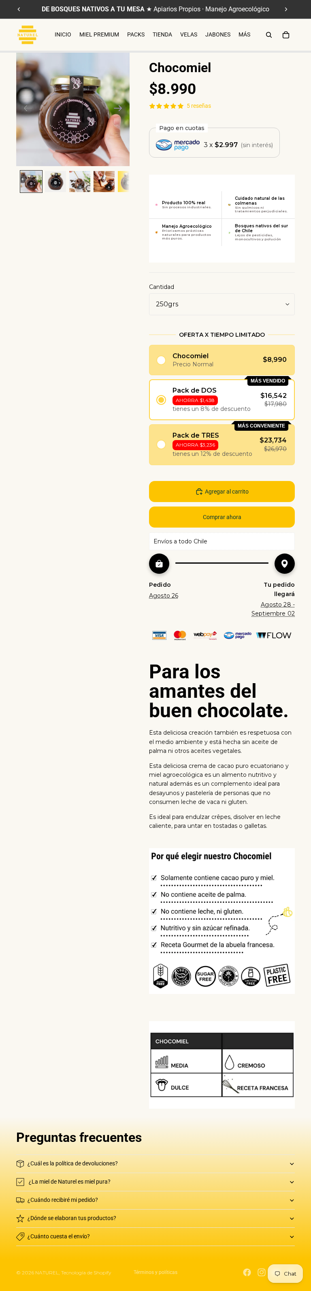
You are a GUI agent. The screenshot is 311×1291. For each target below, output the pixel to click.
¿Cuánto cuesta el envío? (59, 1236)
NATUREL (47, 1273)
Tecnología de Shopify (86, 1273)
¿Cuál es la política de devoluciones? (73, 1163)
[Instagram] (261, 1272)
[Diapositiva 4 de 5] (104, 181)
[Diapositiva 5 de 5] (128, 181)
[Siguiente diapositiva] (286, 9)
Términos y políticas (155, 1272)
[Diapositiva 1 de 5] (31, 181)
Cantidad (161, 287)
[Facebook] (247, 1272)
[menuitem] (244, 35)
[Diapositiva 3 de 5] (79, 181)
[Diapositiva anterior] (19, 9)
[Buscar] (269, 35)
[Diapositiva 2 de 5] (55, 181)
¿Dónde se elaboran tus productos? (72, 1218)
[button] (222, 360)
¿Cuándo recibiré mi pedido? (63, 1200)
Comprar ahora (222, 517)
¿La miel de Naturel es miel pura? (70, 1181)
